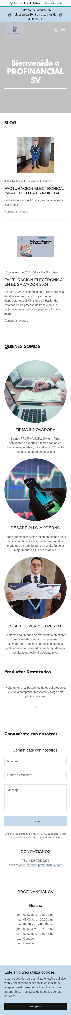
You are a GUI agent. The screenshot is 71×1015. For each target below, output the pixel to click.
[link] (15, 30)
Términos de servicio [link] (39, 837)
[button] (63, 30)
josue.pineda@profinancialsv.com (40, 865)
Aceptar (35, 1006)
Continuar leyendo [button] (16, 211)
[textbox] (35, 761)
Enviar (35, 821)
